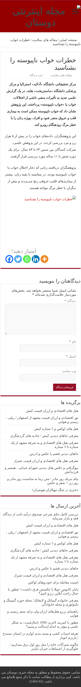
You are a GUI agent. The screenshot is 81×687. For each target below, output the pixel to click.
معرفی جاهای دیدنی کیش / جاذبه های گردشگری (44, 436)
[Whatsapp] (27, 259)
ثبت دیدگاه (36, 75)
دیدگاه (70, 301)
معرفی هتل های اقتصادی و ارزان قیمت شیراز (46, 461)
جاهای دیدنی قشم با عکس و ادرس (53, 454)
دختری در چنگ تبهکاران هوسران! (55, 490)
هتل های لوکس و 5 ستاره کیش (56, 429)
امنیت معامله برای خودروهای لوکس (53, 582)
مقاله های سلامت (44, 40)
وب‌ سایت (69, 371)
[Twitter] (18, 259)
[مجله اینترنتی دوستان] (40, 15)
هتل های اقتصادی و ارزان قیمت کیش (52, 411)
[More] (44, 259)
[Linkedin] (36, 259)
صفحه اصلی (68, 40)
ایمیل (71, 356)
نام (72, 342)
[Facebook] (9, 259)
